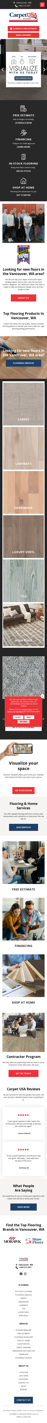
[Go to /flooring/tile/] (23, 580)
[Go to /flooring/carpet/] (23, 404)
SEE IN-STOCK (23, 171)
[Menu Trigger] (42, 4)
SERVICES (23, 1323)
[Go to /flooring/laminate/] (23, 448)
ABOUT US (23, 1366)
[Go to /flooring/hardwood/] (23, 492)
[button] (23, 297)
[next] (44, 69)
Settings (23, 721)
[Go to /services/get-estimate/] (23, 866)
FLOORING (24, 1285)
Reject (29, 717)
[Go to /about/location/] (22, 2)
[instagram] (25, 1273)
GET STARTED (24, 195)
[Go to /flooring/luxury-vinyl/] (23, 536)
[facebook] (21, 1273)
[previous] (2, 69)
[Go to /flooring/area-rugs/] (23, 625)
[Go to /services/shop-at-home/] (23, 979)
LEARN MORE (23, 147)
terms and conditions (16, 711)
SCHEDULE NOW (23, 123)
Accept (18, 717)
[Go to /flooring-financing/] (23, 923)
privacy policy (27, 709)
